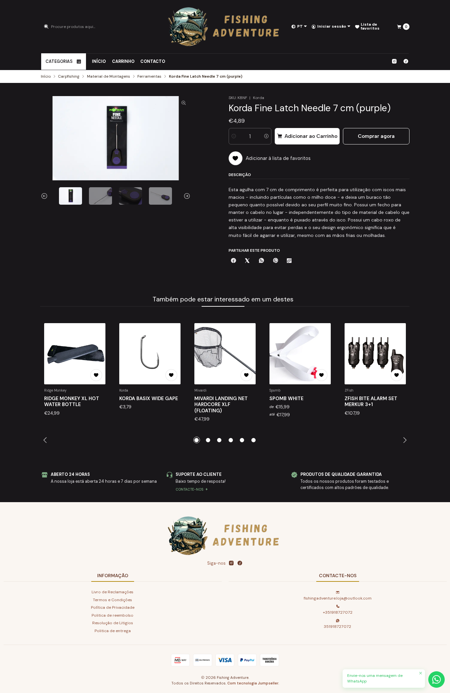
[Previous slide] (46, 196)
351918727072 (337, 626)
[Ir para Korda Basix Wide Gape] (150, 353)
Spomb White (286, 398)
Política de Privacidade (112, 607)
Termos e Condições (112, 600)
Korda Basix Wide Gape (148, 398)
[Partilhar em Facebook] (234, 261)
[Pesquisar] (46, 26)
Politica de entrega (113, 630)
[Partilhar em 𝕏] (247, 261)
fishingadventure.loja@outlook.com (338, 598)
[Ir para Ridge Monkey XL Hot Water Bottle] (74, 353)
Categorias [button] (58, 61)
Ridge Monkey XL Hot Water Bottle (71, 401)
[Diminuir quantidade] (234, 136)
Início (99, 61)
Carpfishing (68, 77)
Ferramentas (149, 77)
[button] (197, 440)
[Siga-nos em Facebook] (406, 61)
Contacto (152, 61)
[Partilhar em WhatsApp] (262, 261)
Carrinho (123, 61)
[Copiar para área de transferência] (289, 261)
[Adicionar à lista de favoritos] (96, 375)
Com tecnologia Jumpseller (252, 683)
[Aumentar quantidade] (266, 136)
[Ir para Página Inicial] (225, 26)
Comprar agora (376, 136)
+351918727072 (337, 612)
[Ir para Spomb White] (300, 353)
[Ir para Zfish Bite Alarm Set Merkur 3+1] (375, 353)
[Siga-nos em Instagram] (394, 61)
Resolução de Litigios (112, 623)
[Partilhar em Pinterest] (275, 261)
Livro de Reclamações (112, 592)
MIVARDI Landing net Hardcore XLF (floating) (221, 404)
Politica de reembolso (112, 615)
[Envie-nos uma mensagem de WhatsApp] (436, 679)
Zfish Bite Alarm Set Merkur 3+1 (371, 401)
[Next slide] (185, 196)
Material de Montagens (108, 77)
